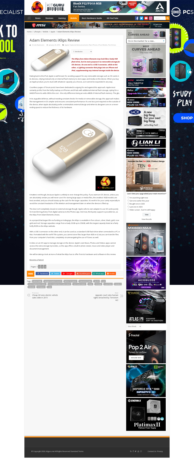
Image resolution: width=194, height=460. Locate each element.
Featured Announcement (79, 45)
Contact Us (152, 451)
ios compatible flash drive (59, 284)
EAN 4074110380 (85, 281)
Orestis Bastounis (38, 45)
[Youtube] (146, 18)
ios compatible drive (37, 284)
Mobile (73, 18)
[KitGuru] (47, 6)
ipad (90, 284)
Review (31, 287)
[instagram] (141, 451)
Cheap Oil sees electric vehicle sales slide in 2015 (45, 295)
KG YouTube (112, 18)
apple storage (70, 281)
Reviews (49, 18)
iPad (90, 45)
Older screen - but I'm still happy (142, 210)
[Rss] (131, 451)
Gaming (62, 18)
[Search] (168, 18)
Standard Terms (77, 451)
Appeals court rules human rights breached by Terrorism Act (106, 296)
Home (29, 18)
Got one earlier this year (139, 201)
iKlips (97, 281)
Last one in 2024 (136, 207)
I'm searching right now (139, 198)
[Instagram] (151, 18)
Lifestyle (37, 31)
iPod (100, 45)
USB (49, 287)
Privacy (160, 451)
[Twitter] (141, 18)
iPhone (95, 45)
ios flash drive (79, 284)
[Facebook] (137, 18)
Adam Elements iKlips (53, 281)
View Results (147, 219)
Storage (41, 287)
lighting (108, 284)
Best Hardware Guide (92, 18)
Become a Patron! (37, 260)
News (38, 18)
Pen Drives (112, 45)
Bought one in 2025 (137, 204)
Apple (53, 31)
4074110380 (37, 281)
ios (103, 281)
